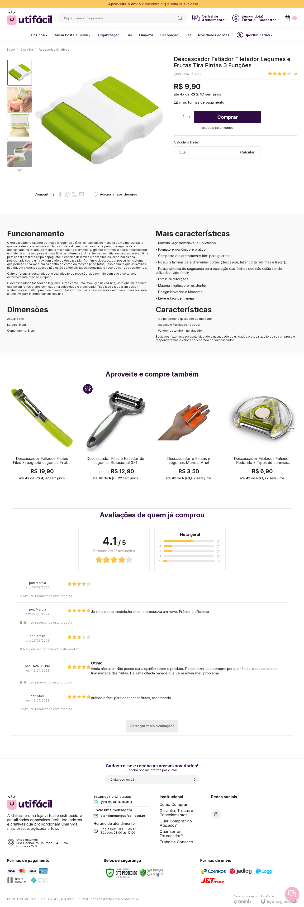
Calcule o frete (186, 142)
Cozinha (27, 49)
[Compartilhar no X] (74, 194)
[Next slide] (19, 170)
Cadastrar (267, 20)
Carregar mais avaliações (152, 726)
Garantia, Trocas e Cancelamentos (176, 812)
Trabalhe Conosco (176, 842)
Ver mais (42, 457)
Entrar (247, 20)
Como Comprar (174, 804)
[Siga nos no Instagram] (216, 814)
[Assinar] (195, 779)
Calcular (247, 152)
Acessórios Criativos (54, 49)
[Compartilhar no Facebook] (60, 194)
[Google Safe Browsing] (151, 873)
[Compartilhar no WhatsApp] (67, 194)
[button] (19, 73)
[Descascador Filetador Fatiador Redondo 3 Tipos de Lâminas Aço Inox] (262, 433)
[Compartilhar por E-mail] (81, 194)
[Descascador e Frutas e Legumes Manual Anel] (188, 433)
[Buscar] (180, 18)
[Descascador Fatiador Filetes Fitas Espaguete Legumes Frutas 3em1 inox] (41, 433)
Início (11, 49)
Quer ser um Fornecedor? (171, 833)
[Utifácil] (29, 17)
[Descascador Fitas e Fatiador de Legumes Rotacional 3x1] (115, 433)
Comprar (227, 117)
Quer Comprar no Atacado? (176, 823)
